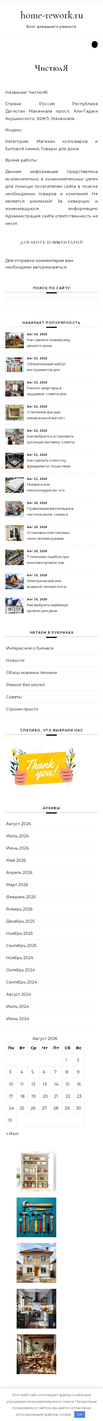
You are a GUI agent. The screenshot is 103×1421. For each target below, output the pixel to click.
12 (33, 1084)
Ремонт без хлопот (25, 684)
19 (33, 1096)
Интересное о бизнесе (30, 648)
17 (11, 1096)
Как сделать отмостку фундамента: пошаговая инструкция (48, 464)
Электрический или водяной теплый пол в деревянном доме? (46, 584)
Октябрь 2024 (20, 969)
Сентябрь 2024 (21, 982)
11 (22, 1084)
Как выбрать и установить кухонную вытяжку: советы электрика (51, 439)
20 (45, 1096)
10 (11, 1084)
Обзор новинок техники (31, 672)
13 (45, 1084)
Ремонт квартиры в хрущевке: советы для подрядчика (46, 391)
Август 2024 (18, 994)
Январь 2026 (19, 908)
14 (56, 1084)
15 (67, 1084)
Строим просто (22, 709)
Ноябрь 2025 (19, 933)
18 (22, 1096)
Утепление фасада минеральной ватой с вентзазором (46, 415)
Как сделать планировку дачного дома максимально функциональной (48, 343)
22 (67, 1096)
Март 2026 (17, 884)
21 (56, 1096)
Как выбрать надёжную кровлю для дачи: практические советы (47, 608)
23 (79, 1096)
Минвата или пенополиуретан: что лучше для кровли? (46, 488)
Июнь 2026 (17, 848)
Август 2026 (18, 823)
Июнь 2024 (17, 1018)
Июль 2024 (17, 1006)
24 (11, 1108)
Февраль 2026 (21, 896)
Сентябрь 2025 (21, 945)
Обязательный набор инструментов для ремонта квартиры (46, 367)
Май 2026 (16, 860)
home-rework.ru (52, 15)
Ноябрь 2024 (19, 957)
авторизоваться (49, 267)
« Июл (12, 1133)
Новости (15, 660)
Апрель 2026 (19, 872)
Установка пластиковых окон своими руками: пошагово (48, 536)
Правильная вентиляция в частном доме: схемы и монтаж (50, 512)
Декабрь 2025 (20, 921)
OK (79, 1414)
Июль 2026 (17, 835)
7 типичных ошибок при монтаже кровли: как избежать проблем (48, 560)
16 (79, 1084)
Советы (14, 696)
